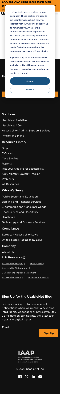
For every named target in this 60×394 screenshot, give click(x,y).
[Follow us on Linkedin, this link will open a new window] (33, 376)
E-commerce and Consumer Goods (24, 206)
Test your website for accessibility (23, 168)
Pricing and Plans (13, 135)
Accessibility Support (13, 263)
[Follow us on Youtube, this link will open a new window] (40, 376)
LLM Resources (13, 257)
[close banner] (55, 6)
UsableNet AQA (12, 125)
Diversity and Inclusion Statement (19, 273)
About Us (8, 252)
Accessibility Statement (14, 268)
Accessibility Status (12, 277)
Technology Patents (38, 277)
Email (5, 327)
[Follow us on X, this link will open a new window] (26, 376)
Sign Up (49, 333)
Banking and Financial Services (21, 201)
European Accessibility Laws (20, 234)
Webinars (8, 178)
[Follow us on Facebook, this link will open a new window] (20, 376)
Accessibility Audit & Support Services (26, 130)
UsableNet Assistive (14, 120)
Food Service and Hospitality (20, 212)
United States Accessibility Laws (22, 239)
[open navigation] (57, 13)
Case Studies (10, 158)
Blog (5, 148)
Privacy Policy (37, 263)
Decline (30, 89)
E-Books (7, 153)
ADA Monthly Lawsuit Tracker (21, 173)
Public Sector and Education (20, 196)
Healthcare (8, 217)
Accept (30, 81)
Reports (7, 163)
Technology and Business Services (23, 222)
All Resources (10, 184)
